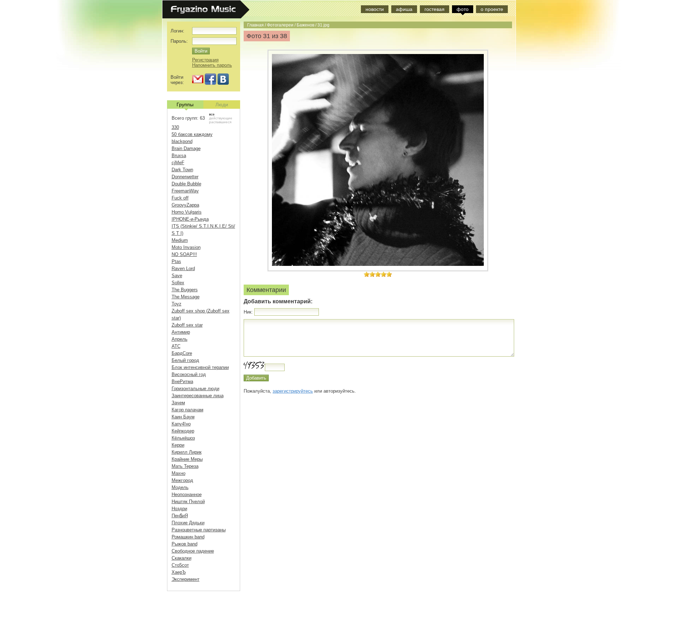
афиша (404, 9)
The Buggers (185, 289)
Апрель (180, 339)
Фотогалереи (280, 25)
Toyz (177, 303)
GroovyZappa (185, 205)
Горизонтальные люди (195, 388)
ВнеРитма (182, 381)
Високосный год (189, 374)
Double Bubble (186, 183)
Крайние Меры (187, 459)
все (212, 114)
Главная (255, 25)
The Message (186, 296)
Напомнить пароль (212, 65)
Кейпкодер (183, 431)
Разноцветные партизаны (199, 529)
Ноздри (179, 508)
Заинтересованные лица (198, 395)
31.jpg (323, 25)
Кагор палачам (187, 409)
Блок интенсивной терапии (200, 367)
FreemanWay (185, 190)
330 (175, 127)
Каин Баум (183, 416)
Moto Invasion (186, 247)
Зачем (178, 402)
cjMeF (178, 162)
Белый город (185, 360)
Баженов (305, 25)
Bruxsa (179, 155)
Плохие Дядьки (188, 522)
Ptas (176, 261)
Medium (180, 240)
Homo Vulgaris (187, 212)
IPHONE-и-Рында (190, 219)
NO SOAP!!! (184, 254)
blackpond (182, 141)
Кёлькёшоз (183, 438)
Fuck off (180, 198)
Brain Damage (186, 148)
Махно (178, 473)
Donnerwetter (185, 176)
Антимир (181, 332)
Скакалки (181, 558)
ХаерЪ (179, 572)
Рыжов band (184, 544)
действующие (220, 118)
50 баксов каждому (192, 134)
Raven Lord (183, 268)
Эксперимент (186, 579)
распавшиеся (220, 122)
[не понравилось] (369, 274)
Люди (221, 104)
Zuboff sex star (187, 325)
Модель (180, 487)
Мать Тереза (185, 466)
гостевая (434, 9)
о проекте (492, 9)
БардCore (182, 353)
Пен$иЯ (180, 515)
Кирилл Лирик (187, 452)
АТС (176, 346)
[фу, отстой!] (366, 274)
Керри (178, 445)
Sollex (178, 282)
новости (374, 9)
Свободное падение (193, 551)
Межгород (182, 480)
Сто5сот (180, 565)
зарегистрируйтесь (293, 391)
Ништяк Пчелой (188, 501)
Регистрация (205, 59)
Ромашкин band (188, 536)
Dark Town (182, 169)
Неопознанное (187, 494)
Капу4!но (181, 424)
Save (177, 275)
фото (463, 9)
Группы (185, 104)
